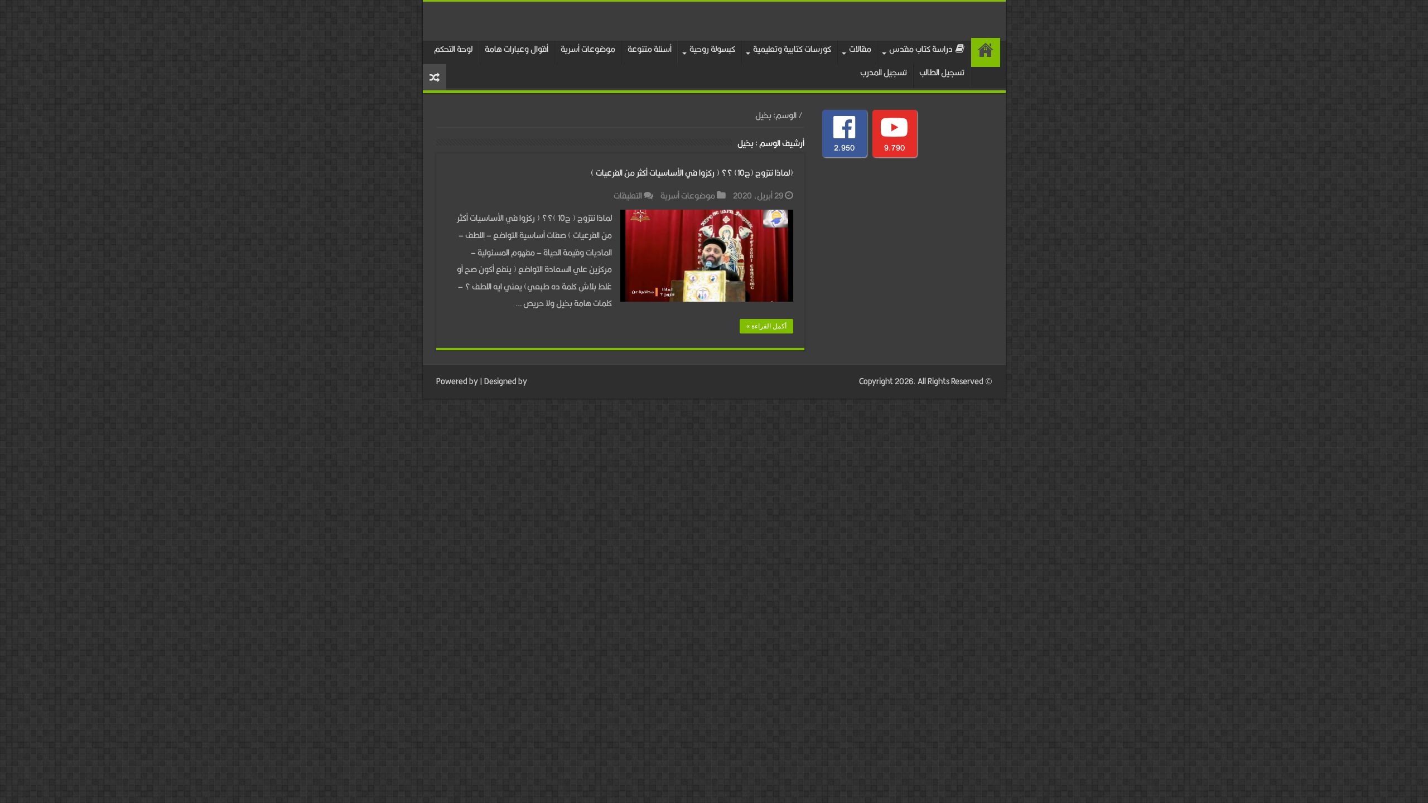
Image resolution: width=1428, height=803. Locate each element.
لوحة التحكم (453, 48)
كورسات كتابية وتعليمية (792, 48)
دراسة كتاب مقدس (921, 48)
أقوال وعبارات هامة (516, 48)
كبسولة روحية (712, 48)
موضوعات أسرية (588, 48)
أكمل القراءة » (766, 326)
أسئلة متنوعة (650, 48)
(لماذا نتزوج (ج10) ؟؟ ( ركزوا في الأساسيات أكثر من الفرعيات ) (692, 172)
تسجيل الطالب (941, 72)
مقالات (860, 48)
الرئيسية (985, 52)
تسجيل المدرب (883, 72)
